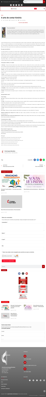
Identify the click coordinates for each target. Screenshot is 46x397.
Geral (2, 15)
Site (2, 246)
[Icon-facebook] (11, 5)
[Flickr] (21, 5)
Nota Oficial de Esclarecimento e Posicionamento (10, 209)
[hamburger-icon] (35, 8)
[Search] (44, 1)
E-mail (3, 239)
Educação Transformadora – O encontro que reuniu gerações (11, 190)
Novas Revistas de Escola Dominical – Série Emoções (34, 189)
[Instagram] (16, 5)
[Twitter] (13, 5)
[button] (44, 9)
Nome (3, 233)
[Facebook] (19, 273)
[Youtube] (19, 5)
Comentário (5, 222)
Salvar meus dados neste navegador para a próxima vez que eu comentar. (18, 252)
